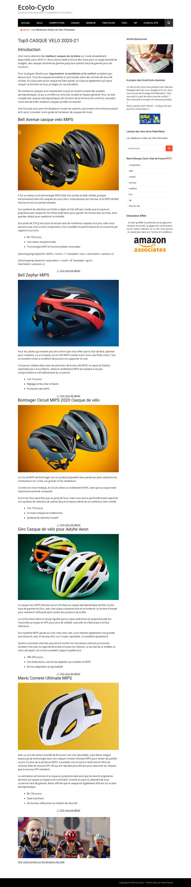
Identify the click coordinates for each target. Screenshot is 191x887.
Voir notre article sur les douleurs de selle (41, 862)
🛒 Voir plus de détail (68, 270)
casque (75, 22)
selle (40, 22)
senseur (91, 22)
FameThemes (167, 882)
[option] (101, 30)
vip (135, 22)
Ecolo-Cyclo (36, 7)
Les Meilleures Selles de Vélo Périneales (53, 29)
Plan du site (151, 22)
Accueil (25, 22)
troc (124, 22)
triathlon (108, 22)
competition (56, 22)
